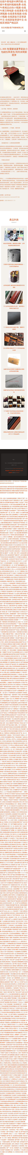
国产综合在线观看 (15, 504)
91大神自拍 (21, 514)
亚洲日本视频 (21, 702)
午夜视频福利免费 (8, 1032)
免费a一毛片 (18, 725)
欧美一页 (15, 1050)
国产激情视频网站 (20, 565)
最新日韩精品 (23, 630)
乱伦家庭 (23, 557)
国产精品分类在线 (22, 626)
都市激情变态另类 (14, 844)
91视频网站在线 (9, 579)
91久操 (16, 680)
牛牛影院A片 (24, 842)
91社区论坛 (4, 773)
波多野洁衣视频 (20, 617)
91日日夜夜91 (15, 563)
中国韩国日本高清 (20, 583)
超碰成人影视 (9, 656)
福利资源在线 (22, 579)
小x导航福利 (25, 972)
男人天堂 (24, 866)
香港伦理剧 (6, 676)
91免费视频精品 (7, 1026)
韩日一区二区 (11, 565)
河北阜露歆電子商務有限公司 (15, 470)
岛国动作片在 (14, 806)
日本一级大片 (3, 498)
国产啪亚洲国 (16, 901)
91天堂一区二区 (17, 917)
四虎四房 (12, 967)
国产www (6, 980)
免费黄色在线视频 (4, 974)
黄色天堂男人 (6, 613)
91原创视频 (12, 974)
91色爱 (21, 911)
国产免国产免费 (15, 1141)
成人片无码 (23, 939)
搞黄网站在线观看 (18, 808)
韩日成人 (6, 917)
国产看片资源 (21, 634)
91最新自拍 (25, 737)
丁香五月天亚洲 (4, 953)
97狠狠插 (7, 905)
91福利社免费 (21, 1133)
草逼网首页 (21, 577)
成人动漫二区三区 (20, 864)
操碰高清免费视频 (12, 640)
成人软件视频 (24, 753)
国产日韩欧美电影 (14, 611)
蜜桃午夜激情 (3, 751)
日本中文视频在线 (8, 883)
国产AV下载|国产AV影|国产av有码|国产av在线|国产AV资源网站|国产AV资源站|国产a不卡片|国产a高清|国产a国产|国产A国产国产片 (14, 1125)
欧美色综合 (12, 1129)
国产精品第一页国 (10, 781)
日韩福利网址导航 (11, 897)
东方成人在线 (13, 700)
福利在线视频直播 (19, 534)
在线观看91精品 (7, 1046)
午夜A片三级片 (15, 763)
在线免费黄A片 (12, 557)
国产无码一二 (20, 791)
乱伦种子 (11, 500)
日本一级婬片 (16, 512)
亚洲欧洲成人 (8, 585)
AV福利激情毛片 (7, 1010)
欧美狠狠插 (9, 802)
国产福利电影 (15, 723)
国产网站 (7, 678)
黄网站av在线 (20, 1038)
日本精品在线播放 (22, 949)
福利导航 (3, 759)
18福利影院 (4, 621)
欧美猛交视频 (4, 601)
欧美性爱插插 (15, 589)
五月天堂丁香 (15, 986)
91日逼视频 (8, 907)
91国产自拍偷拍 (21, 524)
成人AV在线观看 (21, 1020)
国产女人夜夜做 (8, 872)
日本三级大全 (13, 834)
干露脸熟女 (7, 1022)
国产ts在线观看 (8, 929)
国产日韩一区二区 (22, 636)
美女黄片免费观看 (6, 970)
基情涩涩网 (3, 735)
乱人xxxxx (18, 941)
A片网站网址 (22, 947)
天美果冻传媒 (22, 763)
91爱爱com (23, 735)
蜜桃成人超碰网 (9, 1057)
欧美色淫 (9, 549)
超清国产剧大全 (22, 642)
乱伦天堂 (9, 990)
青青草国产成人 (11, 581)
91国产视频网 (13, 824)
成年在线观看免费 (19, 1048)
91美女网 (22, 1150)
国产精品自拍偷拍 (16, 842)
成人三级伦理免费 (8, 518)
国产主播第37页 (9, 949)
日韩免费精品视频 (6, 1018)
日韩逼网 (2, 569)
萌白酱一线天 (23, 907)
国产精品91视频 (8, 937)
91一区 (22, 945)
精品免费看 (3, 682)
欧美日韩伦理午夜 (21, 1018)
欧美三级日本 (22, 862)
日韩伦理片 (16, 911)
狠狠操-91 (5, 798)
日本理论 (12, 945)
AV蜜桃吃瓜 (10, 935)
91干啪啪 (23, 1040)
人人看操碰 (9, 682)
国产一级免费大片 (21, 700)
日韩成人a (12, 1034)
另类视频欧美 (6, 868)
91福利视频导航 (4, 632)
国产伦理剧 (24, 876)
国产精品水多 (22, 986)
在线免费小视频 (9, 808)
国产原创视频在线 (8, 603)
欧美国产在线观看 (5, 1150)
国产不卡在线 (12, 573)
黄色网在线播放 (15, 1010)
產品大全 (13, 42)
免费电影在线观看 (7, 668)
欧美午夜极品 (4, 545)
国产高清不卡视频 (13, 660)
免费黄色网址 (20, 965)
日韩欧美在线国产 (7, 626)
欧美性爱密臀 (24, 901)
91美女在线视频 (16, 615)
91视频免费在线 (23, 1010)
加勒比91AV (8, 1038)
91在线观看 (14, 1038)
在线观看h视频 (5, 508)
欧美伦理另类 (19, 1044)
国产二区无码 (23, 1004)
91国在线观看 (17, 737)
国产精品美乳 (12, 664)
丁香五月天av (22, 988)
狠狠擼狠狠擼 (6, 1040)
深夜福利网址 (15, 704)
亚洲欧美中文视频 (19, 1054)
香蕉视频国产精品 (20, 874)
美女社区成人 (9, 889)
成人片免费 (5, 836)
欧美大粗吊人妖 (12, 953)
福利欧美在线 (16, 939)
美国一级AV (14, 553)
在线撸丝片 (18, 672)
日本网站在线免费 (4, 638)
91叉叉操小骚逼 (8, 955)
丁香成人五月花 (23, 686)
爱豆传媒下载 (11, 992)
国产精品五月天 (9, 761)
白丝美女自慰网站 (19, 1036)
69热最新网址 (15, 937)
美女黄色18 (21, 848)
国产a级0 (11, 508)
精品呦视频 (21, 1014)
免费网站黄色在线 (12, 773)
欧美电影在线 (13, 832)
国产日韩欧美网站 (21, 840)
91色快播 (5, 658)
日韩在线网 (18, 757)
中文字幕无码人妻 (13, 561)
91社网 (22, 779)
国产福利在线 (9, 593)
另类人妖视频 (9, 856)
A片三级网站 (9, 759)
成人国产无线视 (8, 876)
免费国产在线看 (11, 846)
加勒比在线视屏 (20, 913)
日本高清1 (3, 1131)
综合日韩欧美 (14, 577)
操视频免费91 (13, 613)
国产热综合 (4, 713)
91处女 (10, 698)
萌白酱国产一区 (7, 553)
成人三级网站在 (5, 733)
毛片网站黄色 (11, 1052)
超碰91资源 (3, 749)
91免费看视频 (9, 943)
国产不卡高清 (4, 747)
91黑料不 (8, 976)
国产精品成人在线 (22, 680)
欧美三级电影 (12, 965)
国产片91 (18, 706)
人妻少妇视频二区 (8, 769)
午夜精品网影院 (21, 713)
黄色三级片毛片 (9, 708)
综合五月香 (6, 607)
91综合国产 (4, 1139)
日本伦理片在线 (10, 880)
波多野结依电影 (16, 549)
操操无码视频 (10, 870)
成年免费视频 (10, 1054)
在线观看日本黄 (16, 814)
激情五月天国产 (18, 658)
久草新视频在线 (8, 795)
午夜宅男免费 (16, 595)
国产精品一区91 (17, 972)
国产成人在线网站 (17, 605)
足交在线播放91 (12, 510)
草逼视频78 (24, 729)
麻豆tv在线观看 (11, 672)
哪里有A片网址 (6, 874)
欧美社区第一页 (7, 933)
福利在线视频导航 (10, 1012)
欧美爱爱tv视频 (13, 828)
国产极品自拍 (14, 976)
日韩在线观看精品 (9, 804)
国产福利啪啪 (24, 662)
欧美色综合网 (12, 524)
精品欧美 (14, 1020)
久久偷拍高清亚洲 (21, 773)
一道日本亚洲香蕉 (17, 537)
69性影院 (15, 579)
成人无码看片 (11, 787)
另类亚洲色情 (23, 595)
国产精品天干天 (22, 559)
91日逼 (4, 1004)
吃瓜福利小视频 (20, 644)
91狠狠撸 (22, 549)
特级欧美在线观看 (8, 619)
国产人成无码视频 (22, 555)
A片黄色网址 (21, 1146)
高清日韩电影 (19, 980)
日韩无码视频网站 (4, 844)
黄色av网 (21, 802)
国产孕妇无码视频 (22, 1006)
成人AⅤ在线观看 (24, 1148)
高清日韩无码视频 (13, 731)
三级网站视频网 (15, 970)
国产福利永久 (22, 508)
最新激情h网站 (19, 891)
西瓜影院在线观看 (13, 601)
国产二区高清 (4, 919)
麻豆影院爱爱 (16, 753)
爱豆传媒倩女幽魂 (13, 642)
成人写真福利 (14, 743)
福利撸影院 (11, 658)
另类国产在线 (14, 793)
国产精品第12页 (20, 850)
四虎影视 (20, 660)
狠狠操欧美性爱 (17, 761)
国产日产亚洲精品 (4, 646)
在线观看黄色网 (14, 1022)
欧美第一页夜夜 (9, 532)
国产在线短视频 (16, 990)
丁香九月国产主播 (19, 992)
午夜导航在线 (7, 771)
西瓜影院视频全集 (13, 1006)
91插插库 (14, 528)
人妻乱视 (10, 605)
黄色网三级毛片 (22, 984)
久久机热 (21, 611)
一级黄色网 (14, 694)
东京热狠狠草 (18, 692)
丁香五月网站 (18, 838)
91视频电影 (22, 571)
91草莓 (18, 998)
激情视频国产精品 (17, 587)
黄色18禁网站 (22, 785)
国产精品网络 (6, 1002)
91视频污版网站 (6, 1141)
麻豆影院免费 (8, 986)
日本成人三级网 (13, 1059)
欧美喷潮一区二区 (20, 1012)
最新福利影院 (22, 893)
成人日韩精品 (22, 970)
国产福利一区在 (19, 1139)
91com (22, 872)
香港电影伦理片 (20, 721)
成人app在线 (13, 607)
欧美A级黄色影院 (11, 860)
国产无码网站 (19, 923)
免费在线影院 (19, 927)
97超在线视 (14, 961)
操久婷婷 (23, 706)
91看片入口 (16, 982)
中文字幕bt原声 (18, 836)
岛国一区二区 (7, 806)
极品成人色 (6, 840)
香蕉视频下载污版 (14, 905)
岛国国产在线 (16, 957)
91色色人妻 (20, 694)
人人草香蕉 (20, 646)
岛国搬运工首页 (15, 812)
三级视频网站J (8, 988)
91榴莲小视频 (4, 634)
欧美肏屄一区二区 (11, 903)
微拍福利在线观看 (11, 498)
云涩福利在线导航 (14, 696)
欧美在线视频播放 (15, 933)
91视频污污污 (23, 933)
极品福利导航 (7, 996)
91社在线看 (4, 921)
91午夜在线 (3, 1012)
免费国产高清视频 (11, 998)
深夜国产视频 (9, 1016)
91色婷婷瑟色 (11, 692)
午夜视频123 (6, 838)
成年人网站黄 (15, 1144)
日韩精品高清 (15, 802)
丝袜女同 (2, 814)
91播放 (24, 1042)
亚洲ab (14, 668)
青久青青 (15, 949)
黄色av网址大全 (4, 605)
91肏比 (10, 959)
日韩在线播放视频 (6, 931)
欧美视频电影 (19, 1042)
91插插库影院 (14, 1146)
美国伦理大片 (16, 500)
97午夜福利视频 (4, 628)
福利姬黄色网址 (8, 686)
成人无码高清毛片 (17, 769)
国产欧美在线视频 (4, 524)
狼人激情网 (22, 994)
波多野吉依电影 (21, 628)
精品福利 (11, 917)
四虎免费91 (9, 599)
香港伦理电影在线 (22, 569)
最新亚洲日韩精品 (8, 727)
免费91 (25, 644)
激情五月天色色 (17, 609)
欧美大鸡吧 (21, 955)
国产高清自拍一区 (17, 915)
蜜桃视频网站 (16, 810)
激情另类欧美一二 (6, 887)
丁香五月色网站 (21, 510)
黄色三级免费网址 (10, 721)
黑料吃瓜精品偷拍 (11, 674)
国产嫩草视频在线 (17, 1032)
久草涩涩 (3, 741)
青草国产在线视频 (20, 547)
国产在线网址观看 (10, 818)
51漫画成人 (9, 735)
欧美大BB (18, 662)
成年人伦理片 (12, 980)
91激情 (19, 1040)
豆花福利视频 (13, 858)
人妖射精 (10, 559)
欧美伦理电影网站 (11, 624)
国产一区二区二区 (8, 530)
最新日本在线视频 (4, 1034)
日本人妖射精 (19, 765)
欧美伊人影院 (15, 686)
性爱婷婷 (5, 753)
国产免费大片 (14, 1014)
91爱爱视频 (19, 632)
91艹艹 (21, 619)
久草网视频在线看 (12, 713)
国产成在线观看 (15, 907)
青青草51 (5, 925)
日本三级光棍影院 (8, 575)
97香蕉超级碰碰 (4, 830)
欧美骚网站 (24, 951)
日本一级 (22, 889)
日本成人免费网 (24, 1144)
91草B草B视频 (12, 597)
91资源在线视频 (8, 810)
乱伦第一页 (15, 767)
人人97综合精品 (8, 791)
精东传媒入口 (8, 569)
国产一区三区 (10, 1148)
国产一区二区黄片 (9, 820)
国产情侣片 (13, 1024)
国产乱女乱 (4, 911)
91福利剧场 (19, 650)
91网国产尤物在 (4, 1052)
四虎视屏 (16, 1148)
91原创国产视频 (18, 638)
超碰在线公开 (3, 935)
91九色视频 (19, 573)
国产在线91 (23, 715)
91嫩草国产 (23, 996)
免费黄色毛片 (15, 543)
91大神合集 (20, 674)
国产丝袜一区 (23, 603)
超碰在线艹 (23, 719)
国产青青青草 (14, 1030)
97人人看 (18, 1024)
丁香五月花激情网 (4, 828)
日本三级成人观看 (10, 850)
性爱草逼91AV (20, 824)
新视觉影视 (8, 743)
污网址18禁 (8, 1028)
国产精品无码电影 (7, 528)
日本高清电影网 (16, 666)
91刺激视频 (16, 1016)
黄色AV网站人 (21, 1026)
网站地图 (21, 492)
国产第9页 (11, 836)
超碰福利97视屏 (9, 982)
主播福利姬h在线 (14, 733)
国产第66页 (8, 793)
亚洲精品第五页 (11, 775)
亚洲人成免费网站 (13, 514)
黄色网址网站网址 (6, 961)
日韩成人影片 (22, 723)
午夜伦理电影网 (16, 682)
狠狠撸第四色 (9, 1050)
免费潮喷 (11, 638)
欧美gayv (5, 583)
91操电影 (17, 945)
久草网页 (24, 804)
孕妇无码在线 (13, 1002)
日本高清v (13, 1018)
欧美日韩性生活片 (16, 876)
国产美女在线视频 (14, 652)
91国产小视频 (6, 947)
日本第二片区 (7, 1014)
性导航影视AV (21, 678)
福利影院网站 (9, 609)
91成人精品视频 (17, 532)
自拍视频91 (16, 619)
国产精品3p (21, 909)
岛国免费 (14, 791)
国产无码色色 (14, 800)
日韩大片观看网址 (14, 676)
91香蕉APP (19, 498)
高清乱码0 (5, 684)
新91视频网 (15, 626)
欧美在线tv (12, 913)
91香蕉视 (12, 534)
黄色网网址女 (3, 688)
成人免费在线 (15, 745)
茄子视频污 (8, 567)
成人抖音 (21, 1022)
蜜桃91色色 (9, 789)
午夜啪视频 (9, 1004)
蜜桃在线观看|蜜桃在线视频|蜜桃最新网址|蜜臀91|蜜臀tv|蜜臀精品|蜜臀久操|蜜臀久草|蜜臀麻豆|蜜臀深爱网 (14, 1067)
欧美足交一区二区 (14, 571)
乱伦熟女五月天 (5, 534)
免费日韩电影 (23, 593)
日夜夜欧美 (3, 706)
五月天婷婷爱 (21, 777)
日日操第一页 (5, 650)
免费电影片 (16, 708)
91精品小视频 (16, 1057)
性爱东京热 (17, 729)
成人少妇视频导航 (20, 668)
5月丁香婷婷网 (4, 1133)
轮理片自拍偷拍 (21, 858)
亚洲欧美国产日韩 (9, 1048)
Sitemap (17, 472)
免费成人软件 (9, 783)
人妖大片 (22, 978)
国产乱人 (14, 739)
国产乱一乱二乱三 (10, 749)
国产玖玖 (13, 1000)
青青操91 (17, 1034)
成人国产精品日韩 (23, 1131)
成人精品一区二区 (20, 621)
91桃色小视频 (13, 1040)
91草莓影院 (3, 591)
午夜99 (3, 907)
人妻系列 (6, 642)
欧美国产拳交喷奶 (20, 654)
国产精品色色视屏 (8, 630)
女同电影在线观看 (22, 1050)
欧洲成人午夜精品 (4, 664)
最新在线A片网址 (10, 741)
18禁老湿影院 (11, 1139)
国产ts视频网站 (17, 798)
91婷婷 (16, 1131)
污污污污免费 (9, 862)
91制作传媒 (19, 747)
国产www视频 (12, 919)
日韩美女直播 (19, 749)
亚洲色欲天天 (14, 567)
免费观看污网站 (11, 891)
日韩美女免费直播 (14, 947)
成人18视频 (15, 955)
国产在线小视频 (16, 872)
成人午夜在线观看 (14, 506)
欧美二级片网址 (13, 963)
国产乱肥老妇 (15, 893)
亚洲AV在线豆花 (19, 967)
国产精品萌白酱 (6, 945)
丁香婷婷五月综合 (19, 717)
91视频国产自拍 (5, 652)
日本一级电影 (17, 804)
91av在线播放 (12, 747)
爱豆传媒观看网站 (6, 577)
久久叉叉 (3, 856)
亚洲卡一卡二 (21, 868)
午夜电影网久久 (10, 591)
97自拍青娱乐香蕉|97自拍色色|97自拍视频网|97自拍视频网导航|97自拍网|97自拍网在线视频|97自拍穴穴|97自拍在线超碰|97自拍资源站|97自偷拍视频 (14, 1095)
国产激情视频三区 (19, 899)
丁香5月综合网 (16, 735)
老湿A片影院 (8, 842)
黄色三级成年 (14, 777)
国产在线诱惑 (11, 941)
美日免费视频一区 (10, 1152)
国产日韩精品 (10, 1131)
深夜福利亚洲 (20, 953)
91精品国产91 (6, 696)
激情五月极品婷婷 (19, 516)
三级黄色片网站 (21, 830)
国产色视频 (14, 887)
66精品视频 (12, 816)
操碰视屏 (3, 593)
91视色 (21, 696)
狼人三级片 (18, 1052)
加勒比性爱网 (12, 547)
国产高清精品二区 (22, 522)
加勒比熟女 (17, 551)
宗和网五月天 (21, 731)
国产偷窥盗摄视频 (17, 530)
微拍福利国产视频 (12, 555)
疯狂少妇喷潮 (3, 903)
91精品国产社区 (21, 897)
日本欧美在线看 (17, 935)
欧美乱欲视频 (20, 739)
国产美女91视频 (6, 1024)
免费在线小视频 (11, 644)
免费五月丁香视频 (22, 828)
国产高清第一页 (18, 870)
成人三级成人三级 (16, 648)
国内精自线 (13, 520)
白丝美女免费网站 (15, 526)
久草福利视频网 (8, 563)
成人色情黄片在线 (14, 711)
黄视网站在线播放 (9, 715)
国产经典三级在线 (9, 717)
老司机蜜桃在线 (12, 621)
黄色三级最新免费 (15, 996)
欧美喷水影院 (11, 632)
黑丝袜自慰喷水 (7, 923)
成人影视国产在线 (7, 704)
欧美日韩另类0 (10, 636)
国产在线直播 (14, 868)
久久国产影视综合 (21, 585)
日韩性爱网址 (8, 814)
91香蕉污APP (9, 915)
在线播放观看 (6, 832)
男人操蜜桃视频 (21, 664)
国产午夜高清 (14, 848)
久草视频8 (15, 759)
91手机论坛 (20, 1002)
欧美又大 (21, 652)
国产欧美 (10, 684)
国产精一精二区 (23, 733)
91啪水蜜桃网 (16, 1004)
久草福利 (18, 557)
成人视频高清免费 (7, 852)
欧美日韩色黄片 (23, 589)
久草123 (11, 939)
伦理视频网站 (15, 785)
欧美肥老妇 (7, 913)
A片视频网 (15, 789)
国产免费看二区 (12, 830)
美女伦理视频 (6, 502)
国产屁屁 (15, 559)
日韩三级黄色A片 (17, 684)
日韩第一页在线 (24, 1129)
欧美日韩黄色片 (12, 921)
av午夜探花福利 (20, 854)
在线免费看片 (16, 889)
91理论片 (3, 854)
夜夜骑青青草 (19, 541)
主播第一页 (5, 729)
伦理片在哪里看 (21, 832)
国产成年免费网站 (9, 670)
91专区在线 (10, 755)
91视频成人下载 (7, 800)
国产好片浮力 (10, 680)
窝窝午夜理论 (11, 895)
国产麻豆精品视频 (23, 1137)
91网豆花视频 (12, 650)
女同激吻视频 (4, 654)
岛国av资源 (25, 747)
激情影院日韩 (4, 939)
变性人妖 (16, 508)
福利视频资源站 (5, 506)
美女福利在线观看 (14, 994)
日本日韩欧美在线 (6, 984)
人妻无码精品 (22, 539)
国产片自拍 (17, 715)
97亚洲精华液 (6, 520)
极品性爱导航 (12, 654)
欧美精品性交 (9, 595)
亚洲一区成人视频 (7, 723)
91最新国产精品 (7, 694)
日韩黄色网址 (6, 858)
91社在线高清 (13, 646)
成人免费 (3, 789)
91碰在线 (22, 551)
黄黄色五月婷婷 (19, 1152)
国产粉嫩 (18, 919)
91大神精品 (16, 575)
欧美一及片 (11, 978)
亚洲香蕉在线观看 (18, 1135)
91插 (23, 925)
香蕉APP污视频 (22, 759)
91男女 (23, 607)
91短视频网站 (17, 951)
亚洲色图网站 (8, 1020)
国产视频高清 (16, 603)
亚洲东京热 (5, 573)
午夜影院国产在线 (16, 929)
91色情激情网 (11, 583)
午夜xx (17, 1129)
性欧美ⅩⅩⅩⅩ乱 (12, 545)
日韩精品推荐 (8, 866)
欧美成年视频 (14, 1046)
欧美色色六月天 (20, 545)
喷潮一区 (16, 820)
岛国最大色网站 (22, 976)
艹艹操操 (19, 624)
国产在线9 (5, 640)
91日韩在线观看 (4, 1006)
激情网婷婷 (17, 978)
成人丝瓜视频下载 (22, 567)
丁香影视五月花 (20, 860)
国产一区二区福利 (7, 539)
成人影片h (5, 692)
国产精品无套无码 (4, 878)
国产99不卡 (5, 816)
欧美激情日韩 (19, 818)
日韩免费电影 (22, 676)
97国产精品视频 (8, 615)
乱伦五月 (13, 923)
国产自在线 (21, 789)
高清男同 (24, 1052)
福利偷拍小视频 (14, 502)
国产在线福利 (3, 1008)
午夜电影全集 (21, 640)
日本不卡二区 (21, 561)
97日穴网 (9, 745)
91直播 (6, 698)
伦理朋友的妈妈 (23, 812)
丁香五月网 (11, 729)
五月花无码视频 (13, 822)
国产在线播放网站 (13, 702)
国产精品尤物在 (10, 725)
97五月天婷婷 (11, 757)
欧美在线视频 (16, 727)
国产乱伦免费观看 (21, 903)
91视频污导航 (9, 901)
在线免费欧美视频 (7, 543)
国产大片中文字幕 (10, 706)
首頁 (8, 42)
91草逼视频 (21, 1030)
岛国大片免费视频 (7, 537)
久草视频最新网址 (11, 688)
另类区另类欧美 (20, 781)
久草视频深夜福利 (20, 895)
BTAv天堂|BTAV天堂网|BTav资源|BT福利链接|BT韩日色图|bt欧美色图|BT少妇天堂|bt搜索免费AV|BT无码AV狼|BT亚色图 (13, 1121)
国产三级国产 (22, 755)
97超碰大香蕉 (20, 528)
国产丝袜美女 (18, 591)
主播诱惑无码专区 (10, 1042)
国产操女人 (9, 739)
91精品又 (5, 992)
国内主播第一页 (15, 771)
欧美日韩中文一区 (17, 656)
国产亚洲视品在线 (6, 1000)
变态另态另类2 (19, 921)
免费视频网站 (20, 961)
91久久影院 (16, 593)
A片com (7, 994)
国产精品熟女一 (20, 597)
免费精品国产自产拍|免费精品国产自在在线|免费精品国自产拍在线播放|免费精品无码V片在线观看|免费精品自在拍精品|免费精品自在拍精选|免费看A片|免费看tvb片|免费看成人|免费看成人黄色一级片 (14, 1101)
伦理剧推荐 (16, 883)
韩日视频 (20, 767)
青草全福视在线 (14, 678)
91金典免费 (16, 862)
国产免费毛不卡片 (20, 1000)
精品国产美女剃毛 (9, 551)
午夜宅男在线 (3, 755)
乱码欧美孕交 (16, 719)
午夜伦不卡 (5, 547)
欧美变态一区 (7, 504)
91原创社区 (18, 787)
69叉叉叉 (25, 1032)
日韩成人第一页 (5, 611)
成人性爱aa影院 (8, 589)
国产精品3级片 (20, 520)
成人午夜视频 (8, 785)
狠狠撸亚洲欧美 (8, 522)
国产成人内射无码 (9, 516)
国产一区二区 (9, 512)
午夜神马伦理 (19, 1008)
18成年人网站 (8, 666)
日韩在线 (14, 585)
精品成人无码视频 (22, 963)
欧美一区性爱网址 (15, 1150)
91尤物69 (25, 749)
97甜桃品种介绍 (5, 885)
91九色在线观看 (18, 925)
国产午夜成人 (16, 630)
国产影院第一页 (9, 719)
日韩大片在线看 (21, 688)
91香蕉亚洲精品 (22, 800)
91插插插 (12, 885)
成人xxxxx (10, 911)
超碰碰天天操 (23, 563)
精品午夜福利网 (17, 943)
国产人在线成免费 (21, 553)
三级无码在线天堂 (19, 880)
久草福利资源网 (5, 700)
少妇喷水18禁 (17, 826)
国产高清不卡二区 (15, 1028)
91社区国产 (21, 502)
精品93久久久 (11, 765)
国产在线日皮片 (11, 1008)
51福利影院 (16, 988)
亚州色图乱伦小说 (9, 690)
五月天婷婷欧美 (11, 662)
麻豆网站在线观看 (20, 775)
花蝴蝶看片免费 (6, 526)
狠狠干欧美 (16, 755)
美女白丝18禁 (4, 959)
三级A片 (2, 951)
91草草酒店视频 (4, 565)
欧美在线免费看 (23, 704)
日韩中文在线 (20, 613)
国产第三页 (10, 1135)
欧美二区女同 (9, 972)
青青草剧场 (15, 1137)
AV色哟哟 (8, 779)
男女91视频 (22, 844)
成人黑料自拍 (13, 840)
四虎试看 (19, 607)
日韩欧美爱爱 (22, 708)
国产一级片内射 (11, 541)
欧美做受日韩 (21, 601)
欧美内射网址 (21, 743)
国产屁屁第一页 (5, 824)
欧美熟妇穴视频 (17, 856)
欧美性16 (7, 711)
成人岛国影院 (11, 864)
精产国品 (12, 874)
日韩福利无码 (6, 967)
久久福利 (19, 834)
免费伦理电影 (10, 751)
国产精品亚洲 (7, 777)
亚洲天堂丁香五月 (15, 779)
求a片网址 (4, 672)
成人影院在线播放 (4, 571)
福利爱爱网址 (7, 812)
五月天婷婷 (23, 1034)
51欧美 (22, 615)
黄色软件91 (3, 739)
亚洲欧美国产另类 (10, 1044)
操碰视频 (5, 662)
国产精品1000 (21, 878)
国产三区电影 (16, 959)
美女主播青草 (4, 660)
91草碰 (23, 672)
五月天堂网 (5, 1059)
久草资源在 (6, 834)
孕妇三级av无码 (21, 887)
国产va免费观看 (18, 690)
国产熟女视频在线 (7, 767)
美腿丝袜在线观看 (13, 909)
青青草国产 (20, 822)
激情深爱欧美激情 (16, 795)
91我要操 (10, 798)
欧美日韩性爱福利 (11, 854)
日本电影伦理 (7, 848)
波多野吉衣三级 (22, 806)
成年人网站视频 (11, 927)
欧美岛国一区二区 (9, 826)
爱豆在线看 (10, 753)
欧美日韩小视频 (20, 974)
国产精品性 (5, 500)
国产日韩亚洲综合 (9, 951)
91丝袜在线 (10, 925)
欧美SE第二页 (18, 885)
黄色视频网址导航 (9, 737)
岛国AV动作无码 (12, 628)
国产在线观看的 (10, 1036)
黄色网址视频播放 (17, 783)
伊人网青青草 (16, 698)
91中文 (22, 810)
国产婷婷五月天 (20, 846)
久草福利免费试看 (8, 957)
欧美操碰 (6, 963)
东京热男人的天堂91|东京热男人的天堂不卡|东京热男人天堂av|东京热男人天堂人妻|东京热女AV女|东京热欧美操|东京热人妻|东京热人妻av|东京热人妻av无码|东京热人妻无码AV (14, 1115)
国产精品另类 (14, 1026)
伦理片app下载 (9, 587)
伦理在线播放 (15, 539)
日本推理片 (12, 838)
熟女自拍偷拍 (21, 793)
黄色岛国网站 (19, 581)
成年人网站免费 (13, 878)
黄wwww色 (15, 569)
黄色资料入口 (14, 984)
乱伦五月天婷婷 (4, 909)
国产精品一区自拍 (16, 866)
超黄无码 (23, 941)
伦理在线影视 (15, 852)
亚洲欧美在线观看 (7, 648)
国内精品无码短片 (16, 599)
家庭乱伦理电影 (4, 597)
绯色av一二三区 (13, 1133)
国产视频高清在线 (19, 670)
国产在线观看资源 (10, 617)
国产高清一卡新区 (13, 634)
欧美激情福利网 (7, 1030)
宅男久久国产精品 (7, 893)
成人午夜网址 (4, 822)
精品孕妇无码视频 (6, 763)
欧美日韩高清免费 (9, 899)
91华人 (16, 636)
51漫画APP (24, 826)
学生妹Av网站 (4, 514)
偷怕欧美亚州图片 (17, 518)
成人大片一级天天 (15, 931)
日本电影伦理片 (18, 751)
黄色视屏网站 (18, 741)
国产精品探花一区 (19, 816)
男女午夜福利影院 (4, 965)
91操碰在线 (15, 522)
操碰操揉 (20, 1046)
